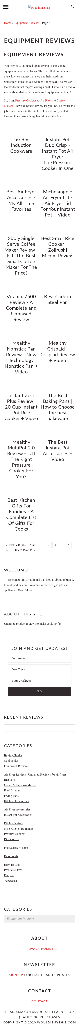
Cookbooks (11, 760)
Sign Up (16, 975)
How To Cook (12, 864)
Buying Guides (13, 755)
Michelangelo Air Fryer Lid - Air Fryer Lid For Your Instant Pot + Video (57, 203)
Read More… (26, 590)
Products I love (13, 870)
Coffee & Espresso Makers (20, 785)
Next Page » (23, 550)
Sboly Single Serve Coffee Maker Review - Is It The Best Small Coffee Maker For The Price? (21, 255)
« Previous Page (21, 545)
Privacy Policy (40, 948)
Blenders (9, 779)
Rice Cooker (11, 839)
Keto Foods (11, 856)
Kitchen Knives (13, 823)
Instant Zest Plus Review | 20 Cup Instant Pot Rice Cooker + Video (21, 407)
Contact (39, 1001)
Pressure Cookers (25, 100)
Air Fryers (46, 100)
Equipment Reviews (27, 23)
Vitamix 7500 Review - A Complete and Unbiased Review (21, 308)
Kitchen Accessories (16, 801)
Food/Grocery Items (16, 847)
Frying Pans (11, 796)
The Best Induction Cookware (21, 145)
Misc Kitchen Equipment (19, 828)
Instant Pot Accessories (18, 815)
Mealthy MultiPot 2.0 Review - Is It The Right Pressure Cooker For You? (21, 459)
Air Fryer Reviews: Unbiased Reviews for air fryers (35, 774)
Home (7, 23)
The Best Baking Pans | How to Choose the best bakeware (58, 407)
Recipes (9, 875)
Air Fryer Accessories (17, 809)
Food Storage (12, 790)
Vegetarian (10, 880)
